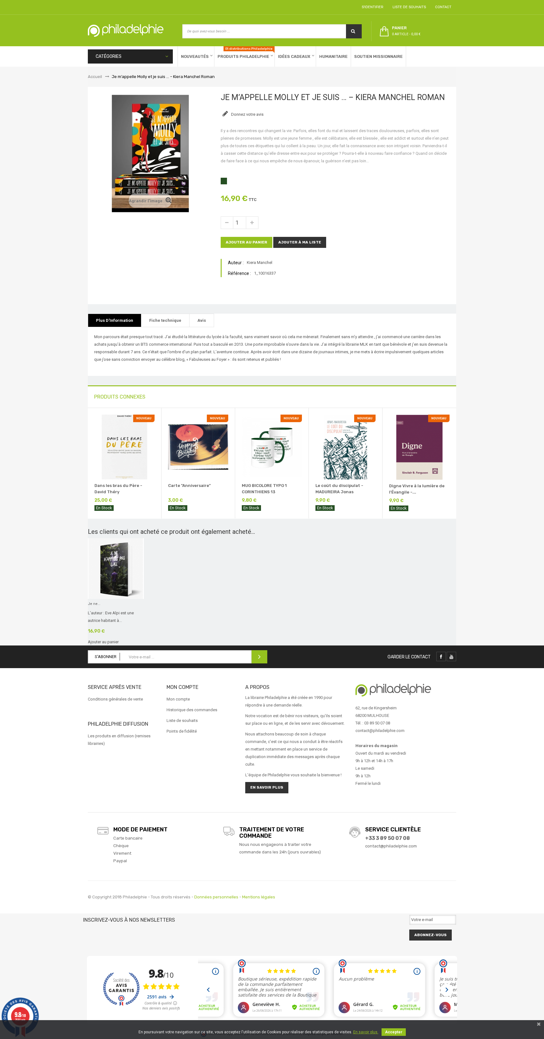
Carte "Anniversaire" (189, 485)
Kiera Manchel (259, 262)
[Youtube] (451, 656)
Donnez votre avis (247, 114)
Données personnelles (216, 897)
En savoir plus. (365, 1032)
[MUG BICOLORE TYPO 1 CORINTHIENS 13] (272, 446)
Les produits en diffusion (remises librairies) (119, 740)
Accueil (95, 76)
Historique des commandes (192, 709)
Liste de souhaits (408, 7)
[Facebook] (441, 656)
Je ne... (94, 604)
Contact (442, 7)
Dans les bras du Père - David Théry (118, 488)
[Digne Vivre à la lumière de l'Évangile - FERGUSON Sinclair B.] (419, 446)
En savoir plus (266, 787)
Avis (201, 320)
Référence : (239, 273)
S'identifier (371, 7)
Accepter (393, 1032)
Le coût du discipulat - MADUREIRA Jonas (339, 488)
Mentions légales (258, 897)
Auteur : (236, 262)
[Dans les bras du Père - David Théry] (124, 446)
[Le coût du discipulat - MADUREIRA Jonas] (345, 446)
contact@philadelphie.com (391, 846)
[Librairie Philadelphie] (125, 30)
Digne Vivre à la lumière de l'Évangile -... (417, 488)
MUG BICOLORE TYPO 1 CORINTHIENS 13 (264, 488)
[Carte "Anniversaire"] (198, 446)
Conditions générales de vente (115, 699)
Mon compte (178, 699)
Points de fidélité (182, 731)
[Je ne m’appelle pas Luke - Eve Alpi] (116, 568)
